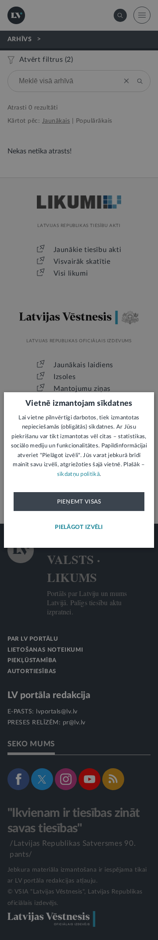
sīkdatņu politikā (78, 474)
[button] (79, 527)
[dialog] (79, 470)
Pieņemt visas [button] (79, 501)
